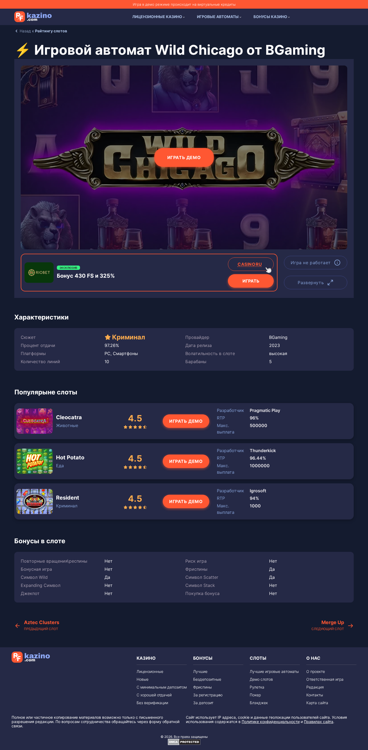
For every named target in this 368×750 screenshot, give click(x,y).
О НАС (313, 658)
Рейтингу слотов (51, 31)
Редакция (315, 687)
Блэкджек (259, 702)
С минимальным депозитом (162, 687)
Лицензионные (150, 671)
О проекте (315, 671)
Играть (250, 281)
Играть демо (184, 157)
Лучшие (200, 671)
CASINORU (250, 264)
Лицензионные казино (157, 16)
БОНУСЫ (202, 658)
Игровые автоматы (218, 16)
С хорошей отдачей (154, 695)
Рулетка (257, 687)
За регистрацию (208, 695)
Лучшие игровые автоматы (274, 671)
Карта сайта (317, 702)
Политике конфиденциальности (271, 721)
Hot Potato (70, 457)
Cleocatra (69, 417)
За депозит (203, 702)
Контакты (314, 695)
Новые (142, 679)
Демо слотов (261, 679)
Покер (255, 695)
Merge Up (327, 625)
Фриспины (202, 687)
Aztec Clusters (41, 625)
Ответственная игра (324, 679)
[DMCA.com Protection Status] (184, 744)
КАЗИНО (146, 658)
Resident (67, 497)
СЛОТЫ (258, 658)
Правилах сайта (318, 721)
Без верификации (152, 702)
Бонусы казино (270, 16)
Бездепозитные (207, 679)
